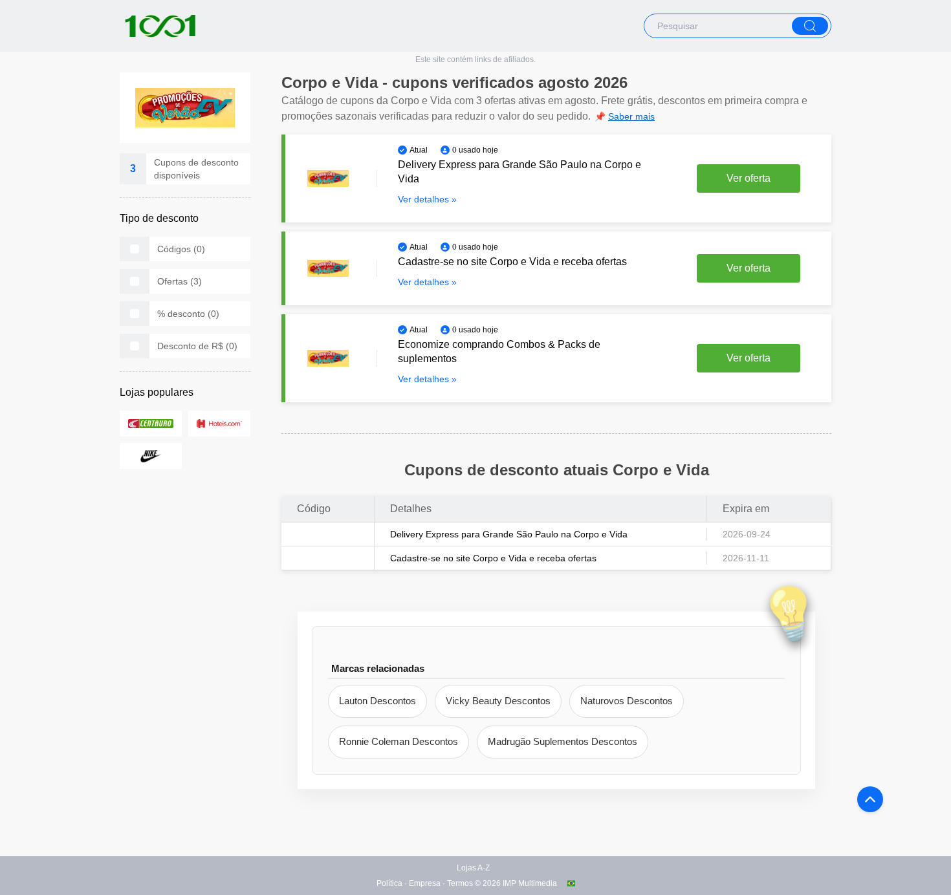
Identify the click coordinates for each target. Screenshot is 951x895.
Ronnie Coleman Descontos (398, 741)
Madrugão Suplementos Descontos (562, 741)
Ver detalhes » (427, 199)
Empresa (425, 883)
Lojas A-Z (473, 867)
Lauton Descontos (377, 700)
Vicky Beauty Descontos (498, 700)
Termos (460, 883)
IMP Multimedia (530, 883)
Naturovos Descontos (626, 700)
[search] (810, 26)
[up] (870, 799)
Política (389, 883)
